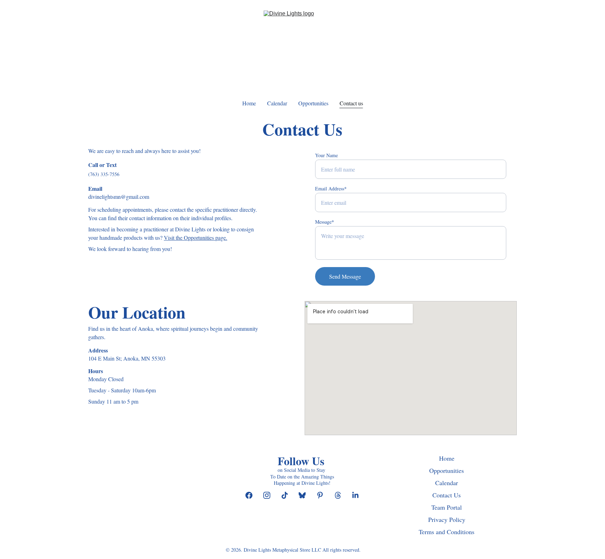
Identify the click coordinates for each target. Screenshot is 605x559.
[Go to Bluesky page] (306, 495)
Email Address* (331, 188)
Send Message (345, 276)
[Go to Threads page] (341, 495)
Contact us (351, 103)
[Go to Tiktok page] (288, 495)
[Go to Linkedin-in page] (355, 495)
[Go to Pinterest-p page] (324, 495)
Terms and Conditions (446, 531)
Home (249, 103)
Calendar (277, 103)
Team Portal (446, 507)
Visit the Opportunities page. (195, 237)
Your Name (326, 155)
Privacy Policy (446, 519)
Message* (324, 221)
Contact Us (446, 495)
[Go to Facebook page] (252, 495)
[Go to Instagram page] (270, 495)
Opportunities (313, 103)
